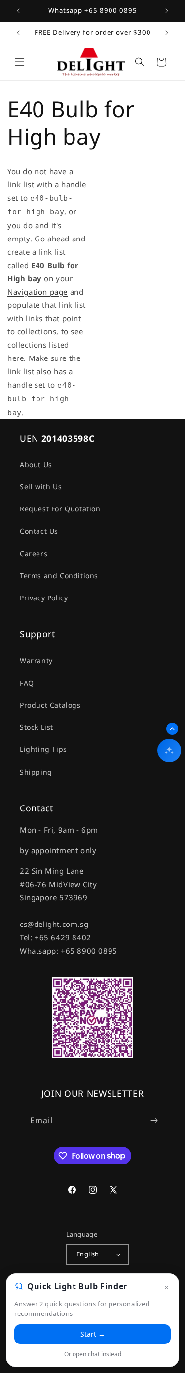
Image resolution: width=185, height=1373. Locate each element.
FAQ (27, 682)
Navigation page (37, 292)
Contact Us (39, 531)
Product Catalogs (50, 705)
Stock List (36, 727)
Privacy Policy (44, 597)
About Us (36, 464)
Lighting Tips (43, 749)
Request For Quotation (60, 508)
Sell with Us (41, 486)
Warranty (36, 660)
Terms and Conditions (59, 575)
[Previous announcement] (18, 11)
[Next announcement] (167, 11)
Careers (33, 553)
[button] (20, 62)
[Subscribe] (154, 1120)
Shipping (36, 771)
